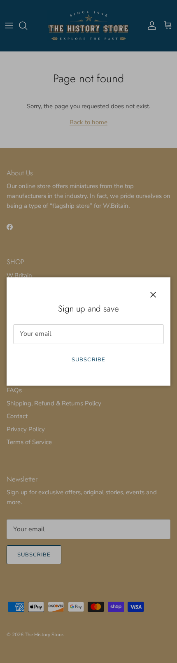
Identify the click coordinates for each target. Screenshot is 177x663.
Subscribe (88, 359)
